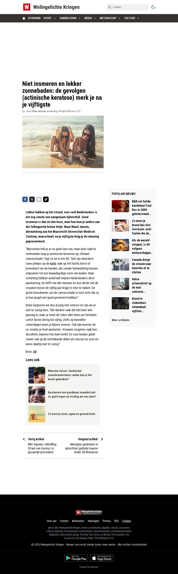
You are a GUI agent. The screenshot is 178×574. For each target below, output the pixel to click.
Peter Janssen (39, 111)
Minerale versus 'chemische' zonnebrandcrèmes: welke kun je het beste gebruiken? (70, 375)
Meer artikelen (121, 320)
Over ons (51, 521)
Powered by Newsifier (89, 567)
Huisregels (93, 521)
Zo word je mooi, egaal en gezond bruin (71, 414)
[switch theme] (153, 7)
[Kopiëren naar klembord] (46, 199)
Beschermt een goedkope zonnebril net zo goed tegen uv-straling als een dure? (72, 394)
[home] (23, 18)
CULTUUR (129, 18)
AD (35, 351)
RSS (116, 521)
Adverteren (78, 521)
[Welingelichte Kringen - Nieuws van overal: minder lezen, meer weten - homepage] (52, 7)
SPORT (47, 18)
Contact (64, 521)
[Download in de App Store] (102, 558)
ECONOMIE (34, 18)
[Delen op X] (32, 199)
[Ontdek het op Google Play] (76, 558)
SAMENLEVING (68, 18)
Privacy (107, 521)
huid (53, 263)
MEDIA (88, 18)
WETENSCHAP (108, 18)
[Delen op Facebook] (25, 199)
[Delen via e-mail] (39, 199)
